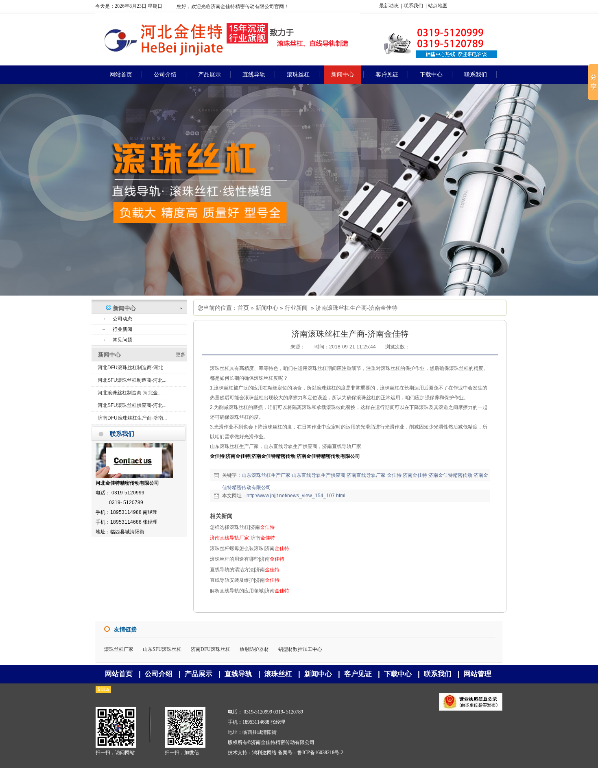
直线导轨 (238, 674)
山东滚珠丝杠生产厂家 (266, 475)
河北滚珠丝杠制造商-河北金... (130, 393)
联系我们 (413, 6)
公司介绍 (158, 674)
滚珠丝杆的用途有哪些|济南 (247, 559)
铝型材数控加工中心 (300, 649)
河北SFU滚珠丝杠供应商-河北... (132, 405)
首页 (243, 308)
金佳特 (394, 475)
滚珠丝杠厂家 (118, 649)
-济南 (242, 538)
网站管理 (477, 674)
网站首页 (119, 674)
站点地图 (437, 6)
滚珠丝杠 (278, 674)
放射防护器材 (254, 649)
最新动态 (389, 6)
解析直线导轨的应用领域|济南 (249, 591)
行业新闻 (296, 308)
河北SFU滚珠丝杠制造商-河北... (132, 380)
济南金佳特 (415, 475)
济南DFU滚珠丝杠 (210, 649)
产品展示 (198, 674)
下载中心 (398, 674)
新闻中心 (266, 308)
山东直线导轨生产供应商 (318, 475)
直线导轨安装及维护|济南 (244, 580)
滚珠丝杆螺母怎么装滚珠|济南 (249, 548)
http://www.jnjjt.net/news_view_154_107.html (296, 495)
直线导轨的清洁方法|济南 (244, 569)
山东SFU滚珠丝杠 (162, 649)
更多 (181, 354)
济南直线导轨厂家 (366, 475)
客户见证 (358, 674)
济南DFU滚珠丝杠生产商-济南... (132, 418)
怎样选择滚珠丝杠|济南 (242, 527)
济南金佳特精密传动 (450, 475)
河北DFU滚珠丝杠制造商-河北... (132, 367)
